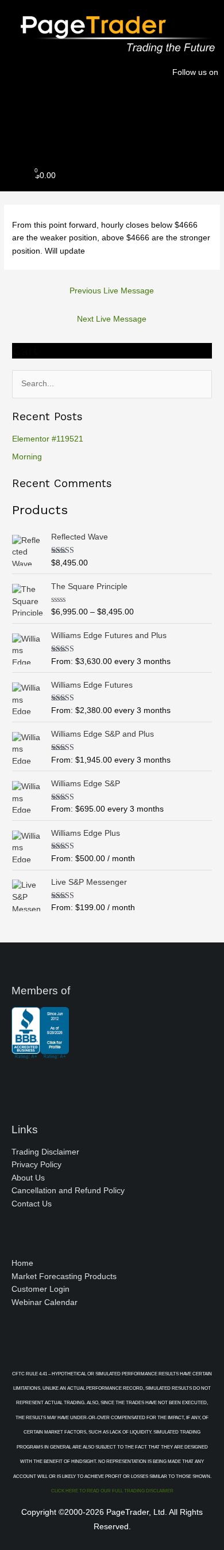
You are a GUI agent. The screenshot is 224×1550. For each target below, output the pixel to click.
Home (22, 1263)
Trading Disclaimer (45, 1152)
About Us (28, 1178)
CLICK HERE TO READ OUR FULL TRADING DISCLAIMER (112, 1491)
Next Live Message (111, 319)
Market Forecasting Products (64, 1276)
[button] (112, 135)
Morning (27, 456)
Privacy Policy (36, 1164)
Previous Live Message (111, 290)
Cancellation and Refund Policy (68, 1190)
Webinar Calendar (44, 1302)
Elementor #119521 (47, 439)
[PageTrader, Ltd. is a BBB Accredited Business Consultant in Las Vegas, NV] (40, 1053)
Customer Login (40, 1289)
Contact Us (31, 1204)
